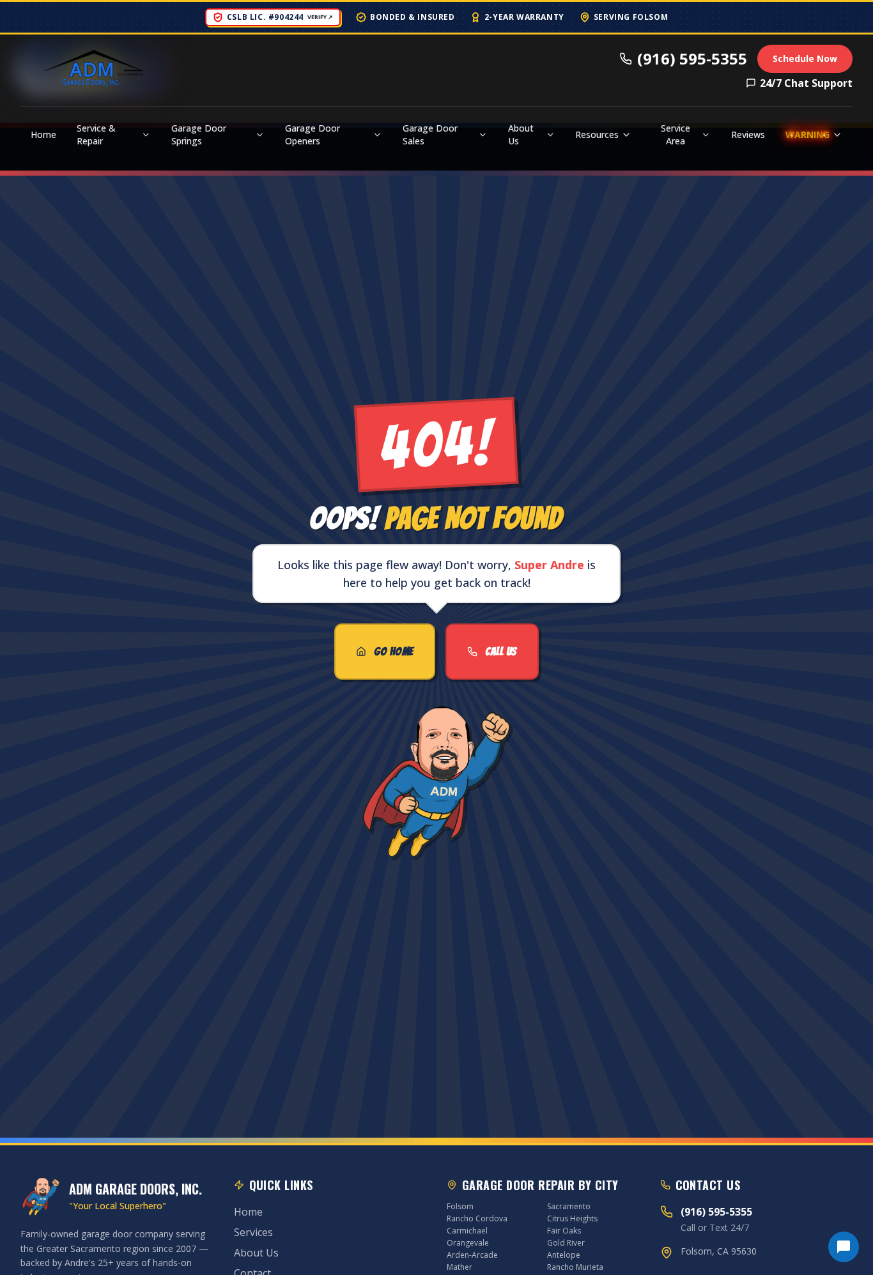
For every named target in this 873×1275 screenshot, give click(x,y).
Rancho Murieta (575, 1267)
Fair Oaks (564, 1230)
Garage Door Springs (198, 134)
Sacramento (569, 1206)
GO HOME (393, 651)
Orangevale (468, 1243)
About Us (521, 134)
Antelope (563, 1255)
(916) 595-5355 (692, 59)
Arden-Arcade (472, 1255)
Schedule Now (805, 58)
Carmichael (467, 1230)
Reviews (748, 134)
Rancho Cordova (477, 1218)
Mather (459, 1267)
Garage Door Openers (312, 134)
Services (253, 1232)
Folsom (460, 1206)
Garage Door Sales (430, 134)
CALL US (501, 651)
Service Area (675, 134)
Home (43, 134)
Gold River (566, 1243)
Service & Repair (96, 134)
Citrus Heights (572, 1218)
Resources (597, 134)
